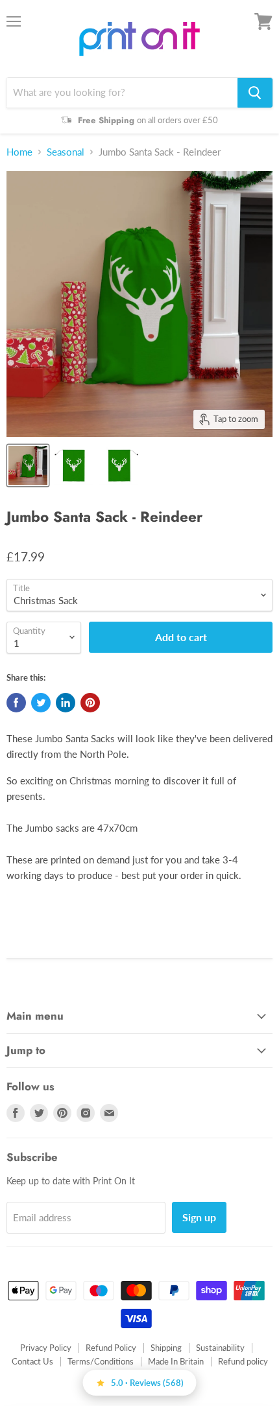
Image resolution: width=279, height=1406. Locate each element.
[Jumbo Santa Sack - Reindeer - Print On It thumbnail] (28, 465)
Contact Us (32, 1361)
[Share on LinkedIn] (65, 702)
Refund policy (243, 1361)
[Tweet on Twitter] (41, 702)
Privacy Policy (45, 1347)
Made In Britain (176, 1361)
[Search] (255, 93)
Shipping (166, 1347)
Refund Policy (111, 1347)
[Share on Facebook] (16, 702)
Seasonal (65, 152)
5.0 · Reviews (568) (147, 1382)
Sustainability (220, 1347)
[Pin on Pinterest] (90, 702)
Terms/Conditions (100, 1361)
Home (19, 152)
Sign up (199, 1217)
